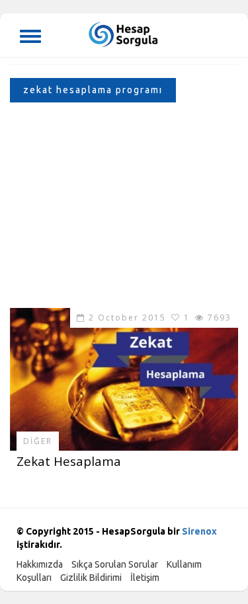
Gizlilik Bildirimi (91, 577)
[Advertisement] (124, 208)
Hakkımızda (40, 564)
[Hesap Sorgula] (124, 33)
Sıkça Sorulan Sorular (114, 564)
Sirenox (199, 531)
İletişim (144, 577)
